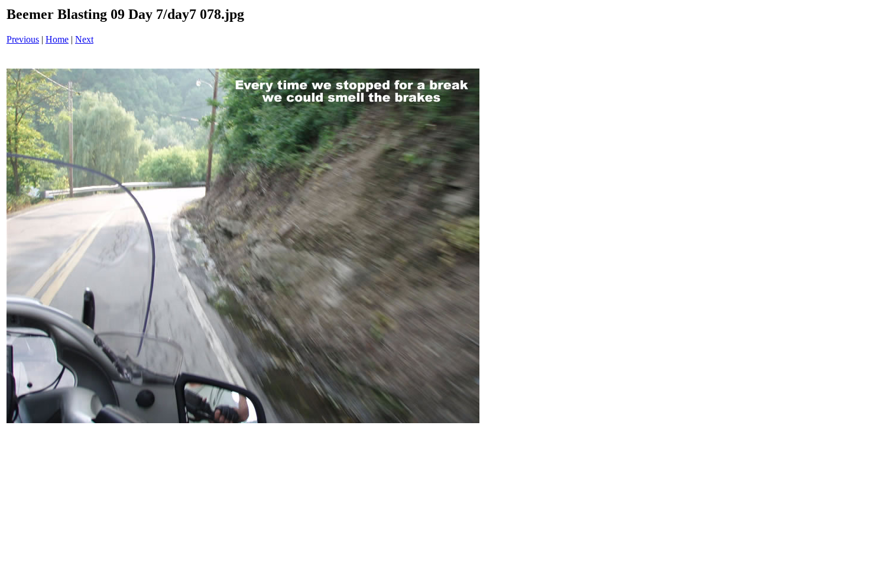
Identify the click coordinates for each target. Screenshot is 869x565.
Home (57, 39)
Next (84, 39)
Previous (23, 39)
